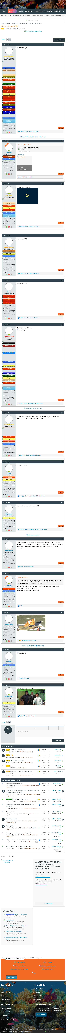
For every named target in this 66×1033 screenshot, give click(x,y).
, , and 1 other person (31, 403)
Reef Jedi (8, 848)
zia (7, 768)
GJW (7, 785)
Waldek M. (58, 820)
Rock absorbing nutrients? (14, 784)
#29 (62, 502)
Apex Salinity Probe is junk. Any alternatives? (19, 846)
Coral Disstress (10, 920)
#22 (62, 141)
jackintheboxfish (56, 813)
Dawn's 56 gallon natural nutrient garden (16, 926)
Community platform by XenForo (17, 1028)
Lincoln (13, 632)
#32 (62, 612)
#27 (62, 413)
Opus (59, 843)
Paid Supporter (5, 1000)
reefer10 (8, 828)
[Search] (63, 11)
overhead (8, 794)
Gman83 (58, 757)
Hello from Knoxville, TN (17, 750)
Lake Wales (12, 310)
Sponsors (4, 996)
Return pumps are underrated (13, 931)
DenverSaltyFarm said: (24, 145)
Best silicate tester (11, 819)
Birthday (12, 11)
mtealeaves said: (22, 577)
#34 (62, 685)
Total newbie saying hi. (17, 760)
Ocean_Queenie (57, 762)
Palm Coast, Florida (10, 488)
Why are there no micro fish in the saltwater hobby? (21, 840)
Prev (4, 39)
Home (4, 11)
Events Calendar (6, 1012)
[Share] (59, 45)
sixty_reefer (58, 785)
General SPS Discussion (12, 923)
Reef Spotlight (37, 1000)
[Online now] (9, 151)
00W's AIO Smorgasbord (17, 914)
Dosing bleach (10, 812)
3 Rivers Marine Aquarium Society (15, 929)
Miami (13, 223)
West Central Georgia (9, 452)
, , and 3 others (32, 496)
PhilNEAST (9, 762)
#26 (62, 324)
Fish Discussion (30, 841)
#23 (62, 184)
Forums (20, 11)
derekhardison (10, 757)
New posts (4, 15)
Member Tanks (10, 917)
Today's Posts (49, 15)
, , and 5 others (29, 131)
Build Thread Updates (14, 15)
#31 (62, 573)
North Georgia (11, 397)
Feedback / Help (38, 992)
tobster (9, 28)
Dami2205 (9, 821)
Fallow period (10, 826)
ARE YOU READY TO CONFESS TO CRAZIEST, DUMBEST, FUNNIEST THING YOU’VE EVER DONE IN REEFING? (48, 865)
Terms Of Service (6, 1008)
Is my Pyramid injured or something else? (18, 833)
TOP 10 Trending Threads (11, 780)
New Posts (10, 911)
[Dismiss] (63, 20)
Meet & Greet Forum (25, 751)
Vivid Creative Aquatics (57, 850)
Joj (60, 806)
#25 (62, 280)
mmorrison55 (9, 808)
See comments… (49, 903)
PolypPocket (9, 841)
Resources (28, 11)
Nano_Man (58, 773)
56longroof (9, 814)
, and (26, 177)
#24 (62, 235)
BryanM (59, 767)
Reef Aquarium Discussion (30, 801)
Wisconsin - (12, 128)
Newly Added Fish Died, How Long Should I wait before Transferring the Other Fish (22, 791)
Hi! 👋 (11, 755)
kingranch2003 (57, 836)
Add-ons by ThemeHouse (8, 1031)
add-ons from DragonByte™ (23, 1029)
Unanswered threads (38, 15)
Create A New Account (8, 1019)
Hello (11, 766)
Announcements (38, 988)
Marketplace (26, 15)
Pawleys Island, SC (10, 526)
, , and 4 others (29, 226)
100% (8, 130)
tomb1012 (9, 775)
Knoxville (13, 559)
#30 (62, 539)
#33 (62, 650)
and (24, 678)
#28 (62, 462)
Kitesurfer (8, 751)
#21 (62, 44)
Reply (61, 128)
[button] (7, 11)
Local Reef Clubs (6, 992)
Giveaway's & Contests (40, 996)
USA (14, 165)
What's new (39, 11)
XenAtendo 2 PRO (20, 1031)
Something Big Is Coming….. (20, 799)
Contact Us (41, 1014)
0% (7, 172)
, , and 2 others (30, 455)
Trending (58, 15)
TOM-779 (58, 751)
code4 (7, 835)
